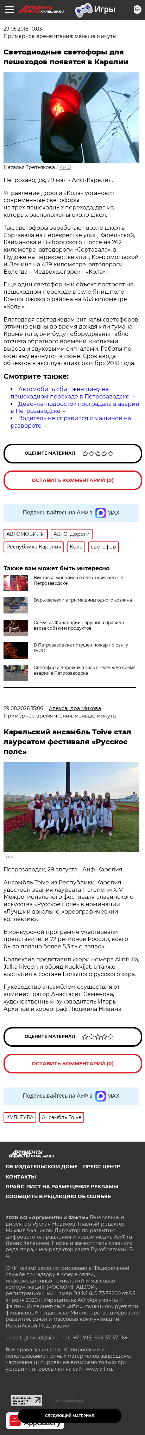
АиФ (65, 167)
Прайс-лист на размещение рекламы (62, 1186)
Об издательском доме (41, 1166)
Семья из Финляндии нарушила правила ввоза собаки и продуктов (79, 625)
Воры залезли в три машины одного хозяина (83, 600)
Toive (10, 856)
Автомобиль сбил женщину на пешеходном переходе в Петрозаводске (70, 393)
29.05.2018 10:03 (23, 29)
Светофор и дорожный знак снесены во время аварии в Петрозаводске (84, 670)
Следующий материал (69, 1416)
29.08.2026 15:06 (23, 708)
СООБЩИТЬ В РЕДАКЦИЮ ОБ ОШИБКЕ (58, 1196)
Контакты (21, 1177)
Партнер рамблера (66, 1400)
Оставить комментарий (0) (73, 480)
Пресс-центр (101, 1166)
